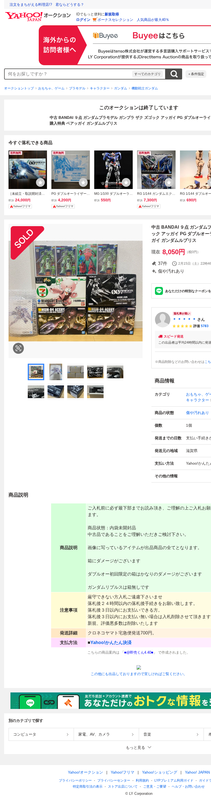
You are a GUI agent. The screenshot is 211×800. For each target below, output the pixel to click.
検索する (174, 74)
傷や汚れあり (197, 412)
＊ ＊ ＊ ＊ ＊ (184, 319)
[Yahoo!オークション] (38, 13)
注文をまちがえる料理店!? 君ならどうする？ (47, 4)
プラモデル (77, 88)
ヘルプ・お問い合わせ (188, 786)
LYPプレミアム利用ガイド (173, 780)
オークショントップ (19, 88)
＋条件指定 (196, 74)
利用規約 (142, 780)
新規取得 (112, 14)
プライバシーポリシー (75, 780)
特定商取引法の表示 (87, 786)
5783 (205, 326)
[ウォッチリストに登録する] (40, 182)
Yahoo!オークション (85, 772)
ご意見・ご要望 (154, 786)
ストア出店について (123, 786)
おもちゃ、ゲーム (51, 88)
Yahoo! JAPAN (197, 772)
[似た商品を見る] (18, 348)
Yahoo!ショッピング (159, 772)
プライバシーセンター (113, 780)
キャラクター (100, 88)
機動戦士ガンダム (145, 88)
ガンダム (120, 88)
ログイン (83, 20)
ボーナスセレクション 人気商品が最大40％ (133, 20)
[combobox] (68, 74)
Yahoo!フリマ (122, 772)
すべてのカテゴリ (147, 74)
